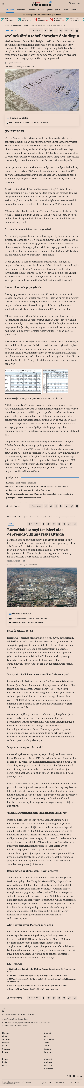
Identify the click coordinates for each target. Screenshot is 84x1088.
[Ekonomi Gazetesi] (42, 3)
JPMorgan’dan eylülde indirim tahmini (23, 498)
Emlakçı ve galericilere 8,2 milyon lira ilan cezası (28, 490)
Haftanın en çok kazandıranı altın (21, 483)
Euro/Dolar (58, 19)
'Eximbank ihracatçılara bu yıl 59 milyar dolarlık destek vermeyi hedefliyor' (40, 494)
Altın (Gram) (74, 19)
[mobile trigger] (4, 3)
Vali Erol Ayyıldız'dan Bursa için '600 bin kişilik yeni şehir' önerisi (38, 985)
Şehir (26, 517)
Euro (39, 19)
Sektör (29, 1008)
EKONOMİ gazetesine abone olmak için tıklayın (42, 15)
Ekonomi (25, 25)
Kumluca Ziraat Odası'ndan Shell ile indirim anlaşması (33, 989)
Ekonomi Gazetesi (12, 25)
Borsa (7, 19)
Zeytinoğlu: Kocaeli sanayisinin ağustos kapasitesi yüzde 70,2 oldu (38, 975)
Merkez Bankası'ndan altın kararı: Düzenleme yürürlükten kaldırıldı (37, 487)
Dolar (24, 19)
